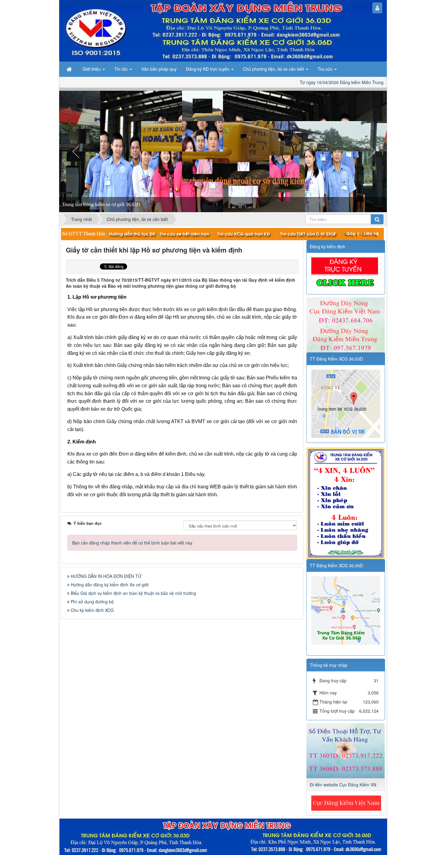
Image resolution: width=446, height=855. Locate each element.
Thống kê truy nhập (328, 665)
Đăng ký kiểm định (327, 246)
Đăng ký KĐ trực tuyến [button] (208, 69)
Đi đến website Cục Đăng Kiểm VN (343, 785)
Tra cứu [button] (326, 69)
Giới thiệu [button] (92, 69)
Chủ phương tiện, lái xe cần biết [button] (274, 69)
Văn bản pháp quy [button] (159, 69)
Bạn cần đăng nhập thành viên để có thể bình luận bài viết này (132, 543)
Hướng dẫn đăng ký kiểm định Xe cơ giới (109, 585)
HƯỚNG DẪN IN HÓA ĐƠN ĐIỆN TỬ (106, 576)
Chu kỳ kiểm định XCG (92, 610)
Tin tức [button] (121, 69)
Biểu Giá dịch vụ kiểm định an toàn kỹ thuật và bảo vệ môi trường (133, 593)
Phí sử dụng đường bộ (92, 602)
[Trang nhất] (70, 69)
